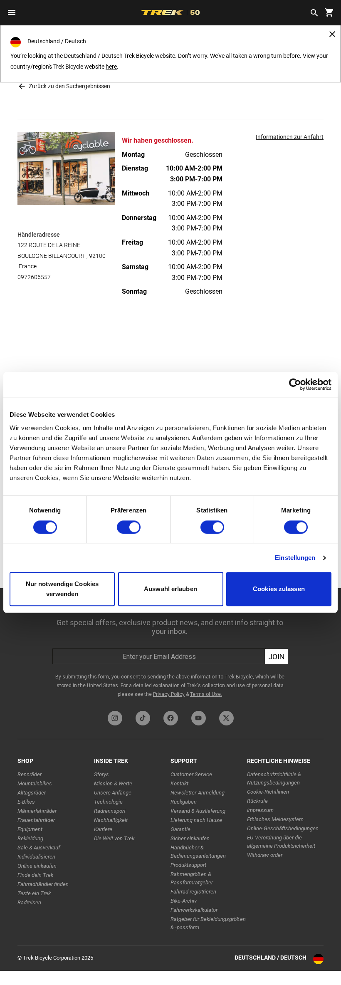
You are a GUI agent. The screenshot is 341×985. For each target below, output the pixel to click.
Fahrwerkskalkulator (193, 910)
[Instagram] (115, 718)
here (111, 66)
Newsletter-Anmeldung (197, 792)
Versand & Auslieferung (197, 811)
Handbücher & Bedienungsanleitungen (198, 851)
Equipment (29, 829)
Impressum (260, 810)
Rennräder (29, 774)
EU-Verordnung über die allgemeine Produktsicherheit (281, 841)
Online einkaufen (37, 866)
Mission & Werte (113, 783)
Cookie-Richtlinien (268, 792)
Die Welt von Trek (114, 838)
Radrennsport (110, 811)
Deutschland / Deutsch (270, 957)
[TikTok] (143, 718)
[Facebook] (170, 718)
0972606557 (34, 277)
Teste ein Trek (34, 893)
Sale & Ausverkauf (38, 847)
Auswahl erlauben (170, 589)
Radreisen (29, 902)
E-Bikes (26, 802)
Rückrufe (257, 801)
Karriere (103, 829)
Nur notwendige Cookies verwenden (62, 589)
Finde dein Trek (35, 875)
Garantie (180, 829)
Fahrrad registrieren (193, 891)
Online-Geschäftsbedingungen (283, 828)
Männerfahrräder (37, 811)
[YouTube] (198, 718)
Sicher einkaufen (190, 838)
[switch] (129, 527)
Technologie (108, 802)
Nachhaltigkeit (111, 820)
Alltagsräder (31, 792)
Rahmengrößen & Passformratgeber (191, 878)
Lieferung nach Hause (196, 820)
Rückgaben (183, 802)
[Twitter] (226, 718)
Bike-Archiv (183, 901)
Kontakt (179, 783)
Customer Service (191, 774)
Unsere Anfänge (112, 792)
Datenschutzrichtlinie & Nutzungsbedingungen (274, 778)
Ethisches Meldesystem (275, 819)
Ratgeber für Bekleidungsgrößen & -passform (208, 923)
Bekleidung (30, 838)
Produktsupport (188, 865)
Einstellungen (295, 557)
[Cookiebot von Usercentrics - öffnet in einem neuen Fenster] (295, 384)
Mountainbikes (34, 783)
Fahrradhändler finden (43, 884)
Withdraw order (264, 855)
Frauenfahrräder (36, 820)
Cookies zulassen (279, 589)
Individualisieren (36, 857)
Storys (101, 774)
